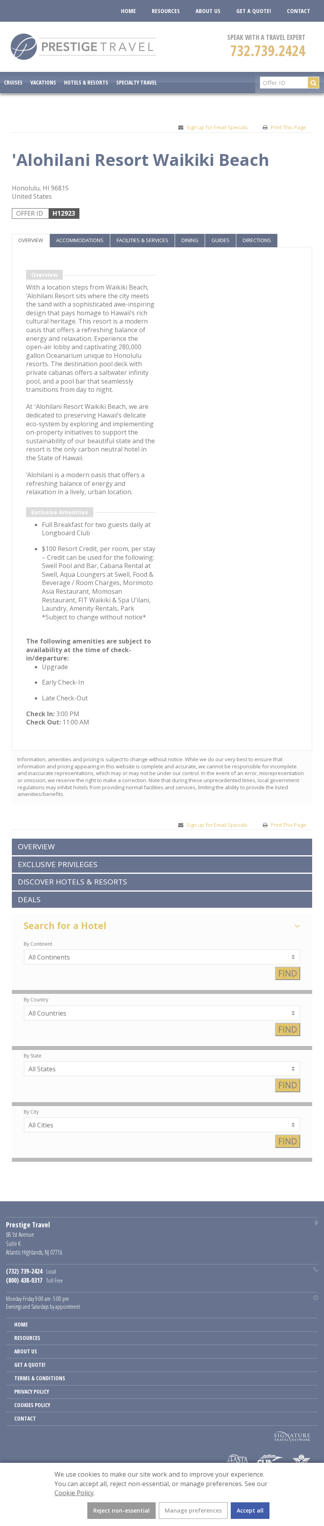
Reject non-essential (121, 1510)
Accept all (250, 1510)
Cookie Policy (74, 1492)
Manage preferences (193, 1510)
